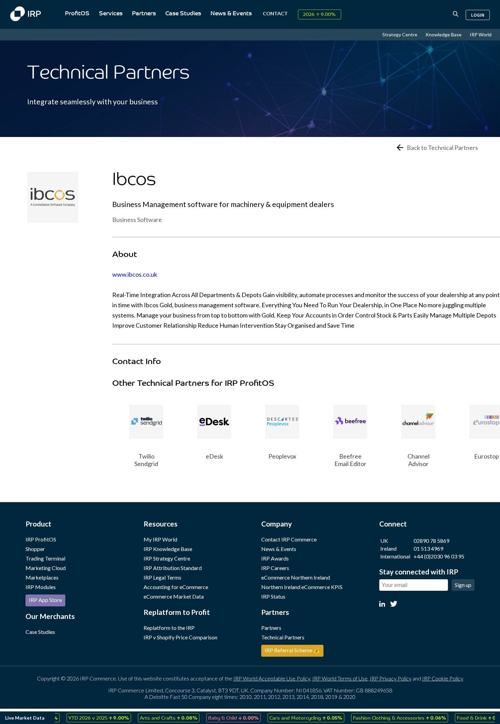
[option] (146, 431)
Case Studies (183, 14)
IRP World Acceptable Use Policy (271, 678)
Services (110, 14)
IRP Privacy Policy (391, 678)
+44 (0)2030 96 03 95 (439, 556)
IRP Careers (275, 568)
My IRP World (160, 539)
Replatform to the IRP (169, 627)
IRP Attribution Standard (173, 568)
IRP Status (273, 596)
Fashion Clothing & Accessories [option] (387, 717)
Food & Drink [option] (470, 717)
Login (477, 15)
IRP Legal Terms (162, 577)
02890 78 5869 (431, 540)
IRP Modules (41, 587)
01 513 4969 (428, 548)
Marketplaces (42, 577)
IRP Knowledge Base (168, 549)
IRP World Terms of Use (340, 678)
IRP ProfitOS (41, 539)
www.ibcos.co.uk (134, 274)
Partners (144, 14)
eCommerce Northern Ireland (295, 577)
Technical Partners (282, 637)
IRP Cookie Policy (442, 678)
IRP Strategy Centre (167, 558)
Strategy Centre (400, 34)
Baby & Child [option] (222, 717)
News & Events (231, 14)
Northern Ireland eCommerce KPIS (302, 587)
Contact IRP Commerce (289, 539)
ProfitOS (77, 14)
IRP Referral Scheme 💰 (292, 650)
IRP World (480, 34)
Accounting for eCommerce (176, 587)
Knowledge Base (444, 34)
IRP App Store (45, 600)
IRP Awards (275, 558)
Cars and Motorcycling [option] (294, 717)
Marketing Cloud (46, 568)
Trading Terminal (45, 558)
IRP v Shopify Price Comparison (180, 637)
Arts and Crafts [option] (157, 717)
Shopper (35, 549)
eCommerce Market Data (174, 596)
